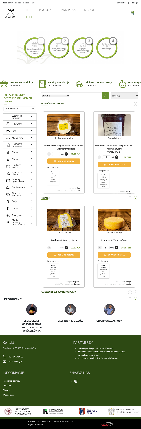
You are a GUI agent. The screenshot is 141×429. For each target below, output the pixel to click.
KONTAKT (89, 9)
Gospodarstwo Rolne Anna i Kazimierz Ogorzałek (69, 147)
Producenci (46, 9)
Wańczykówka (70, 240)
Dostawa (7, 385)
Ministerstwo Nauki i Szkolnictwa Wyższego (97, 358)
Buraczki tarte (114, 138)
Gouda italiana (64, 232)
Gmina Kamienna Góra (88, 355)
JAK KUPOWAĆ (68, 9)
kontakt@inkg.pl (15, 361)
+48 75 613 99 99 (15, 357)
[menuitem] (53, 177)
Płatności (7, 390)
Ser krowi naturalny (64, 138)
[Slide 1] (70, 72)
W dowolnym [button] (12, 108)
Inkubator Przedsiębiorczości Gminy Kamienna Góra (101, 351)
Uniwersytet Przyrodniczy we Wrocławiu (96, 348)
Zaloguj (135, 3)
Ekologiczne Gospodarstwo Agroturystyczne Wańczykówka (119, 148)
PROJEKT (29, 16)
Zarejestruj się (123, 3)
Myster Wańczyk (114, 232)
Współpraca (8, 395)
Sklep (28, 9)
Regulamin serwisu (11, 381)
